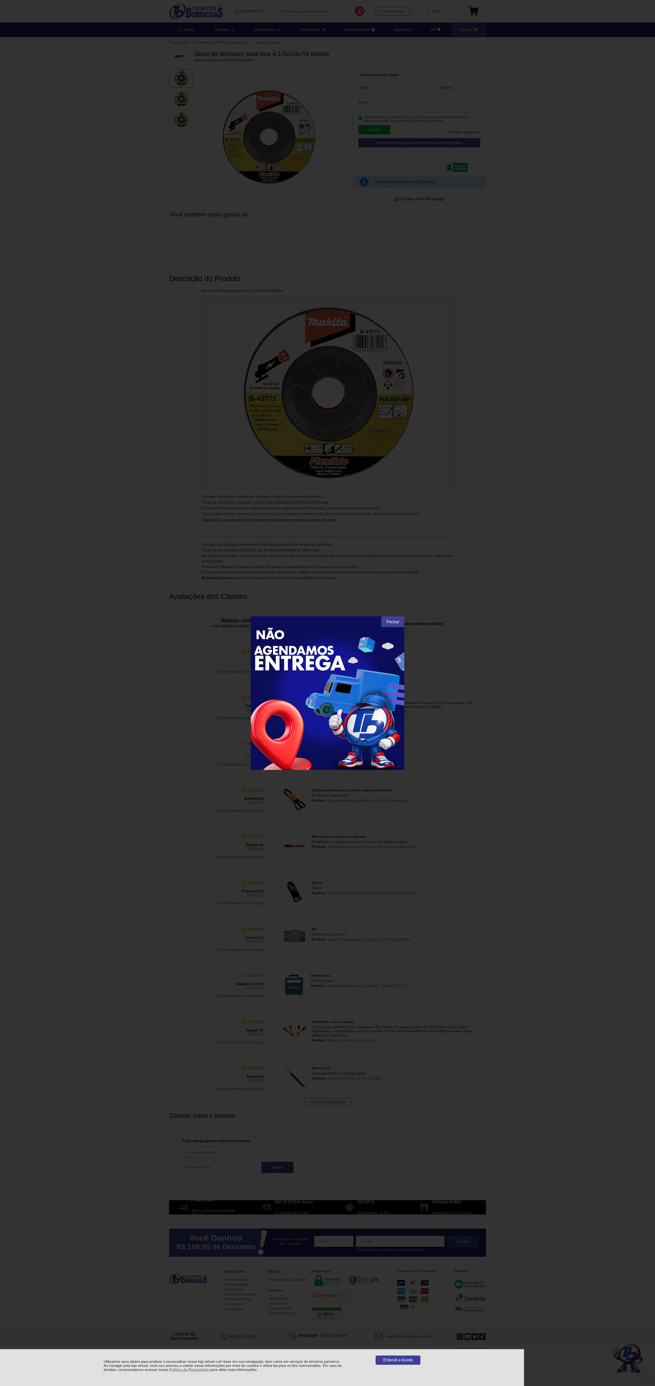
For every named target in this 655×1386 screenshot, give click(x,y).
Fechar (392, 622)
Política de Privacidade (189, 1370)
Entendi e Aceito (398, 1360)
